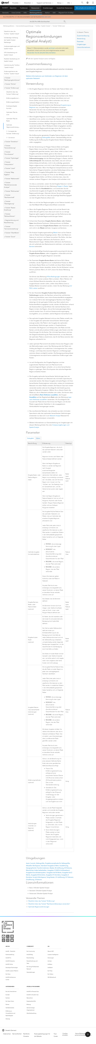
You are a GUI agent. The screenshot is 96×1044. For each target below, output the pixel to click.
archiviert (52, 48)
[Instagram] (7, 940)
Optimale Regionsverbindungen (13, 126)
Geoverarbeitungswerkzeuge (24, 26)
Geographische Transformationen (37, 868)
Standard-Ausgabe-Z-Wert (50, 865)
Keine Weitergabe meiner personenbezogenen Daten (83, 1034)
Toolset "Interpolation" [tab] (9, 163)
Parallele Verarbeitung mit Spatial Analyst (12, 60)
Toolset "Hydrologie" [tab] (12, 158)
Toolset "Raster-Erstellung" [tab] (10, 209)
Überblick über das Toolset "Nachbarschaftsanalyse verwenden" (49, 904)
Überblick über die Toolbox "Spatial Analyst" (11, 33)
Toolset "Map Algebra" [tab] (9, 174)
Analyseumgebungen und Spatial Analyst (12, 47)
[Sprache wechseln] (87, 2)
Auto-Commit (30, 863)
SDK (54, 13)
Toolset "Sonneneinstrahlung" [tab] (11, 228)
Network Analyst (55, 416)
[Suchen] (82, 2)
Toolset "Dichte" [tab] (10, 84)
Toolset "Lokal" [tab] (10, 168)
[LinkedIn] (12, 936)
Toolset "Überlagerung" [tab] (9, 202)
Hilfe (25, 13)
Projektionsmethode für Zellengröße (57, 863)
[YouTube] (12, 940)
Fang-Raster (51, 877)
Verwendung (81, 38)
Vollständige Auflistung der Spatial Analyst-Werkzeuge (11, 40)
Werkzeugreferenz (36, 13)
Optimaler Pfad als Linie (11, 113)
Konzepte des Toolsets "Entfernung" (12, 132)
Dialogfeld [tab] (30, 438)
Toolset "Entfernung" (59, 26)
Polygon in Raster (62, 186)
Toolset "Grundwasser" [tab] (9, 153)
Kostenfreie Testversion (64, 8)
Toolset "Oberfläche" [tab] (12, 233)
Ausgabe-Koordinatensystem (36, 872)
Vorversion (11, 137)
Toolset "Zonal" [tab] (10, 237)
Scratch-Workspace (39, 877)
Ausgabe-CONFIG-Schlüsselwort (58, 870)
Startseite (5, 13)
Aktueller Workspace (33, 865)
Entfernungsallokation (12, 102)
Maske (55, 232)
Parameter (80, 41)
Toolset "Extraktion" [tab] (11, 141)
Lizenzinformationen (83, 47)
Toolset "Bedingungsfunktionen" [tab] (12, 79)
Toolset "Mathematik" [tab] (12, 178)
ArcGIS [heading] (8, 946)
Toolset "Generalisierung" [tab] (10, 147)
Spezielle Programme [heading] (33, 986)
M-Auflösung (59, 868)
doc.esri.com (46, 17)
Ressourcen (35, 8)
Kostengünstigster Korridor (11, 107)
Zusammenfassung (83, 36)
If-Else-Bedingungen (53, 276)
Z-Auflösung (30, 879)
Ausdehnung (63, 865)
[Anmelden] (93, 2)
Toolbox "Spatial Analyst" (43, 26)
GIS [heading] (48, 946)
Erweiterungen (48, 8)
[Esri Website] (5, 2)
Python (47, 13)
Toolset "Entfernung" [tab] (12, 88)
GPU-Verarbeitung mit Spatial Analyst (10, 54)
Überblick (13, 8)
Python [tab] (38, 438)
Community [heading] (30, 946)
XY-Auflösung (60, 877)
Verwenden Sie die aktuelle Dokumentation (41, 53)
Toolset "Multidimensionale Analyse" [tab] (10, 185)
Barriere (31, 246)
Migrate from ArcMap (66, 13)
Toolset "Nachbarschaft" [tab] (9, 196)
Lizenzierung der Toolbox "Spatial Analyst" (12, 66)
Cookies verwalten (65, 1034)
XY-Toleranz (69, 877)
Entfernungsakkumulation (13, 98)
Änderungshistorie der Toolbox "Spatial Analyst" (11, 73)
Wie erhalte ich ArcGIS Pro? (85, 8)
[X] (7, 936)
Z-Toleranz (38, 879)
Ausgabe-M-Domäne (38, 875)
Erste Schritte (16, 13)
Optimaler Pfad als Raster (11, 120)
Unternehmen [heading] (10, 986)
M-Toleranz (68, 868)
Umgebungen (81, 44)
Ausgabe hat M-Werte (53, 872)
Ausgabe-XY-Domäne (53, 875)
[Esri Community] (3, 940)
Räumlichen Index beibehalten (36, 870)
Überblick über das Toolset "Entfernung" (12, 93)
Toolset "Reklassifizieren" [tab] (9, 215)
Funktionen (24, 8)
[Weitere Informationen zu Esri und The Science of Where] (8, 927)
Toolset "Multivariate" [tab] (12, 191)
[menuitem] (12, 951)
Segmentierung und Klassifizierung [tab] (11, 221)
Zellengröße (46, 137)
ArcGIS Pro (6, 8)
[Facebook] (3, 936)
